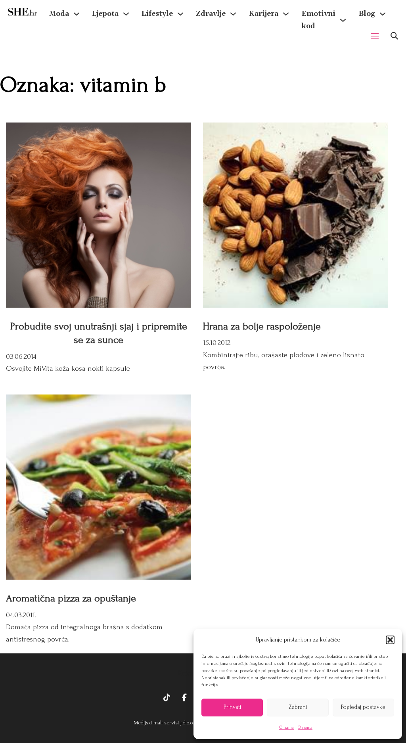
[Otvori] (394, 36)
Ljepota (105, 13)
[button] (390, 640)
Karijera (263, 13)
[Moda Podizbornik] (76, 13)
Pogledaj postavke (363, 707)
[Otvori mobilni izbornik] (375, 36)
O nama (286, 727)
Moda (59, 13)
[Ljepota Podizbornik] (126, 13)
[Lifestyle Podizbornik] (180, 13)
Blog (366, 13)
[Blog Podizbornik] (382, 13)
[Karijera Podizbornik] (285, 13)
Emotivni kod (318, 20)
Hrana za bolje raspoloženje (262, 326)
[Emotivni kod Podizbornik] (343, 20)
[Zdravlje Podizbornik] (233, 13)
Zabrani (298, 707)
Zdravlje (211, 13)
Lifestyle (157, 13)
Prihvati (232, 707)
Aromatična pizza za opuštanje (71, 598)
